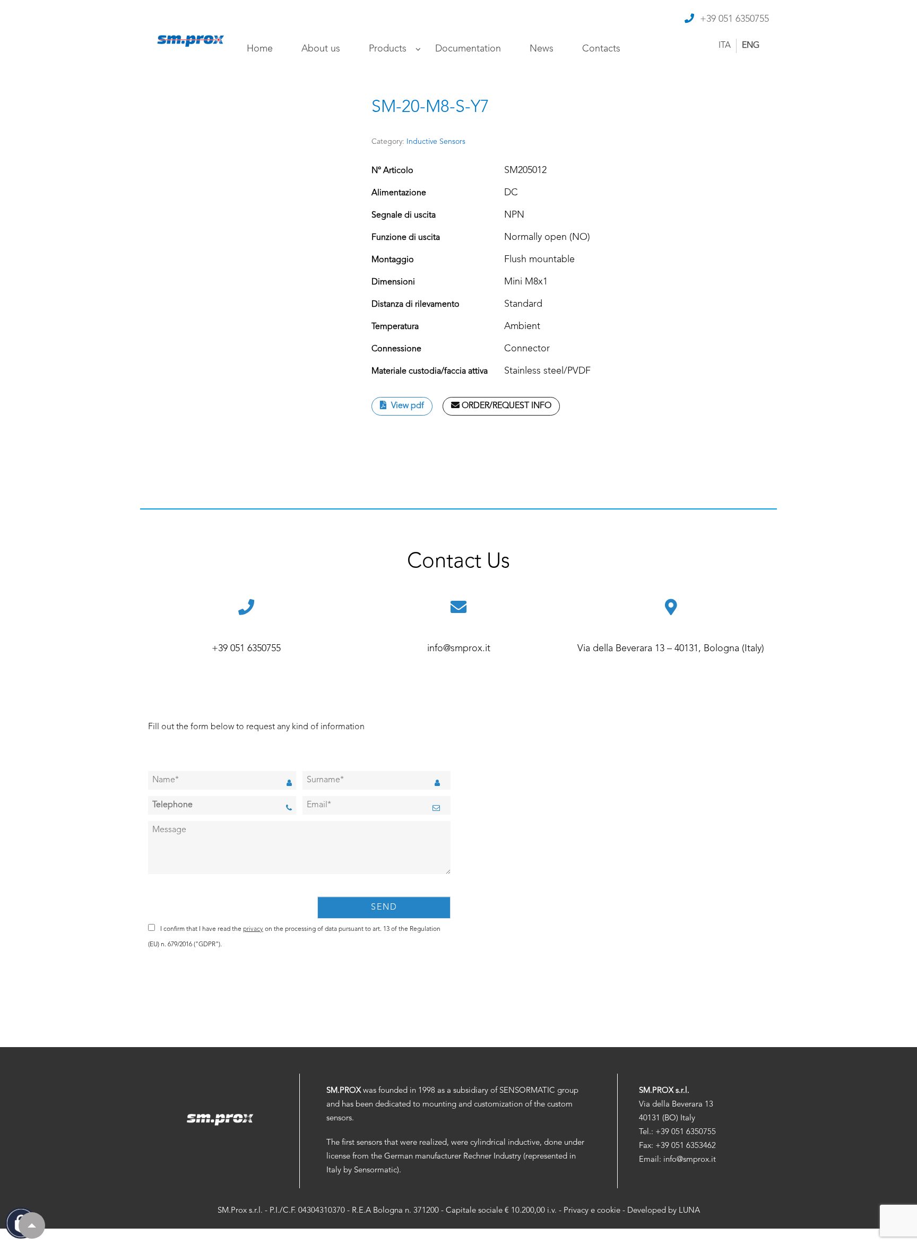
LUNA (689, 1211)
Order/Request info (505, 406)
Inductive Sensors (435, 141)
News (541, 49)
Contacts (601, 49)
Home (260, 49)
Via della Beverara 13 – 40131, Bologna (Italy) (670, 648)
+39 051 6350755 (734, 19)
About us (320, 49)
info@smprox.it (458, 648)
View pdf (406, 406)
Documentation (468, 49)
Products (387, 49)
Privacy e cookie (592, 1211)
